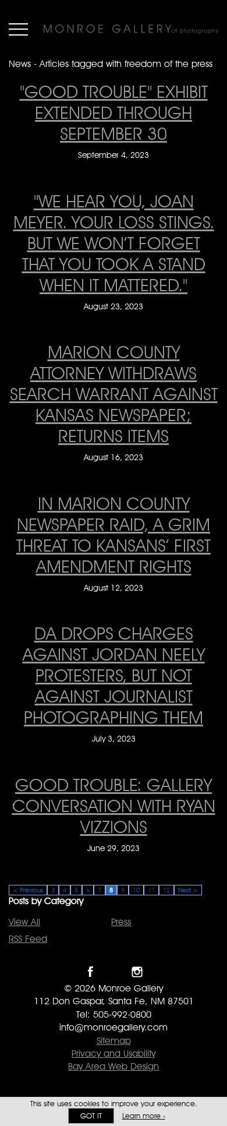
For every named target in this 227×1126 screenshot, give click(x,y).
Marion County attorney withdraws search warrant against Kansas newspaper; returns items (114, 393)
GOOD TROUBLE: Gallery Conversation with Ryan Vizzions (113, 805)
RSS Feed (28, 938)
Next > (188, 890)
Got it (91, 1115)
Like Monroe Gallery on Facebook (90, 972)
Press (121, 921)
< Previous (28, 890)
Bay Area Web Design (113, 1066)
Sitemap (114, 1040)
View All (24, 921)
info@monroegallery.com (113, 1027)
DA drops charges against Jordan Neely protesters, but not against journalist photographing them (114, 675)
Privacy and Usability (113, 1053)
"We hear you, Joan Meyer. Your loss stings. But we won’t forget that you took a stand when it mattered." (113, 242)
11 (151, 890)
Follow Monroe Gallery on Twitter (114, 972)
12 (166, 890)
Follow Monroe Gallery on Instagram (137, 972)
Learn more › (143, 1115)
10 (136, 890)
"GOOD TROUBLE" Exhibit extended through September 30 (114, 112)
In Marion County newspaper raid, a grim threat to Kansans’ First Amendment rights (113, 535)
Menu (18, 29)
